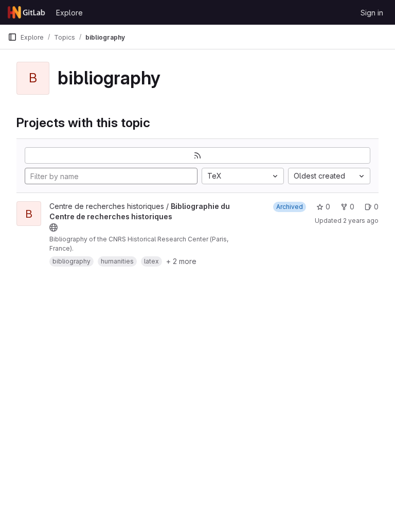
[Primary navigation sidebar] (12, 37)
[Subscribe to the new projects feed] (197, 155)
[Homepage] (27, 12)
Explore (69, 12)
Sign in (372, 12)
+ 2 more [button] (181, 261)
